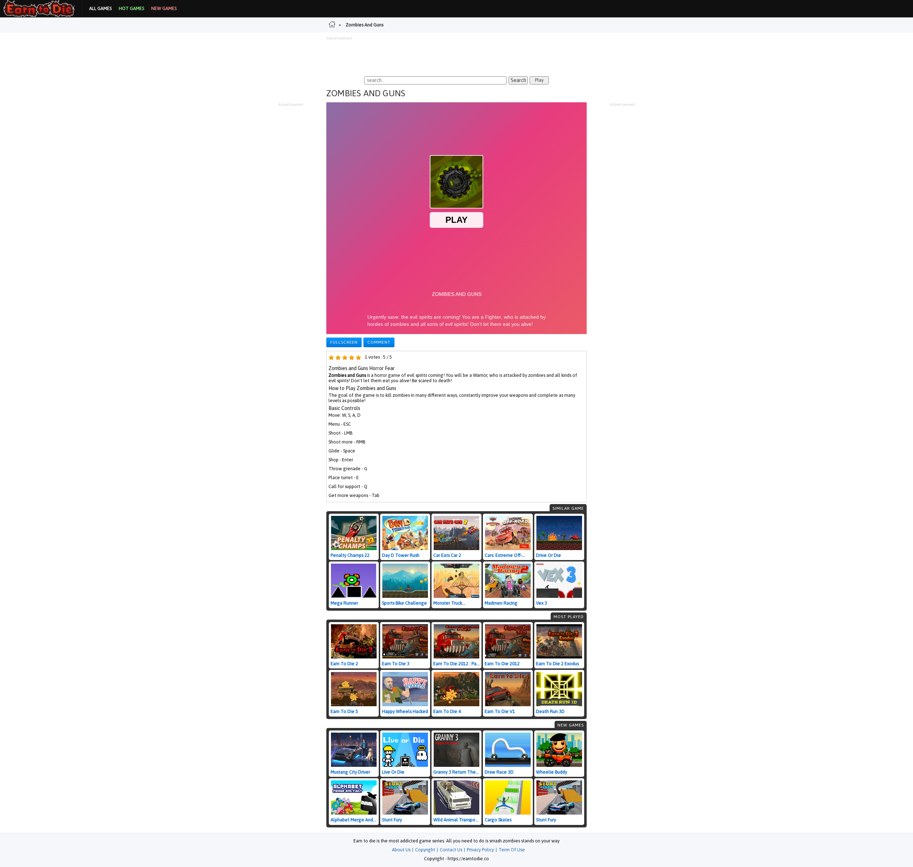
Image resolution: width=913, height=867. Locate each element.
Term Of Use (512, 849)
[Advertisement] (456, 57)
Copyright (425, 849)
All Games (100, 8)
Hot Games (131, 8)
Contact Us (451, 849)
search (518, 80)
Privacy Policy (480, 849)
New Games (164, 8)
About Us (401, 849)
